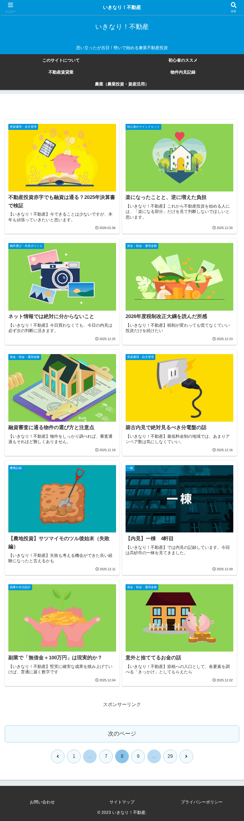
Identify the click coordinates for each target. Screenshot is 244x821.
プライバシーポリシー (202, 802)
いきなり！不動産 (122, 7)
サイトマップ (122, 802)
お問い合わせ (42, 802)
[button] (225, 741)
